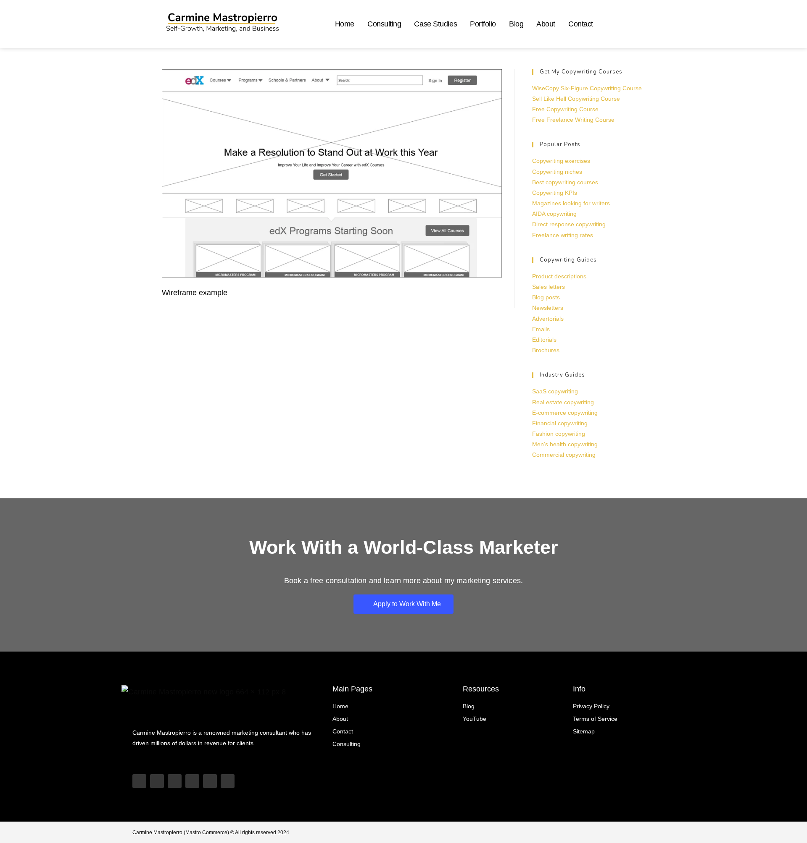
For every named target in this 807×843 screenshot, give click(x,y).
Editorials (544, 339)
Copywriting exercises (561, 160)
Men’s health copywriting (565, 444)
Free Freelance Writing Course (573, 119)
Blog (516, 24)
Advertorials (548, 318)
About (545, 24)
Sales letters (548, 286)
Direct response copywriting (569, 224)
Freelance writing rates (562, 235)
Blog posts (546, 297)
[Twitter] (210, 781)
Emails (541, 329)
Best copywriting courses (565, 182)
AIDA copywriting (554, 213)
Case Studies (435, 24)
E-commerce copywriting (565, 412)
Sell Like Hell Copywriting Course (576, 98)
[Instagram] (175, 781)
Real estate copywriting (563, 402)
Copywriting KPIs (554, 192)
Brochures (545, 350)
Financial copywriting (560, 423)
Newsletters (547, 307)
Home (344, 24)
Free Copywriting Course (565, 109)
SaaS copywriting (555, 391)
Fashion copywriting (558, 433)
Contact (580, 24)
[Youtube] (139, 781)
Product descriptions (559, 276)
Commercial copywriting (564, 454)
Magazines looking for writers (571, 203)
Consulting (384, 24)
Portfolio (483, 24)
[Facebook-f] (228, 781)
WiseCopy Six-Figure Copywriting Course (587, 88)
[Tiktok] (157, 781)
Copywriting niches (557, 171)
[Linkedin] (192, 781)
